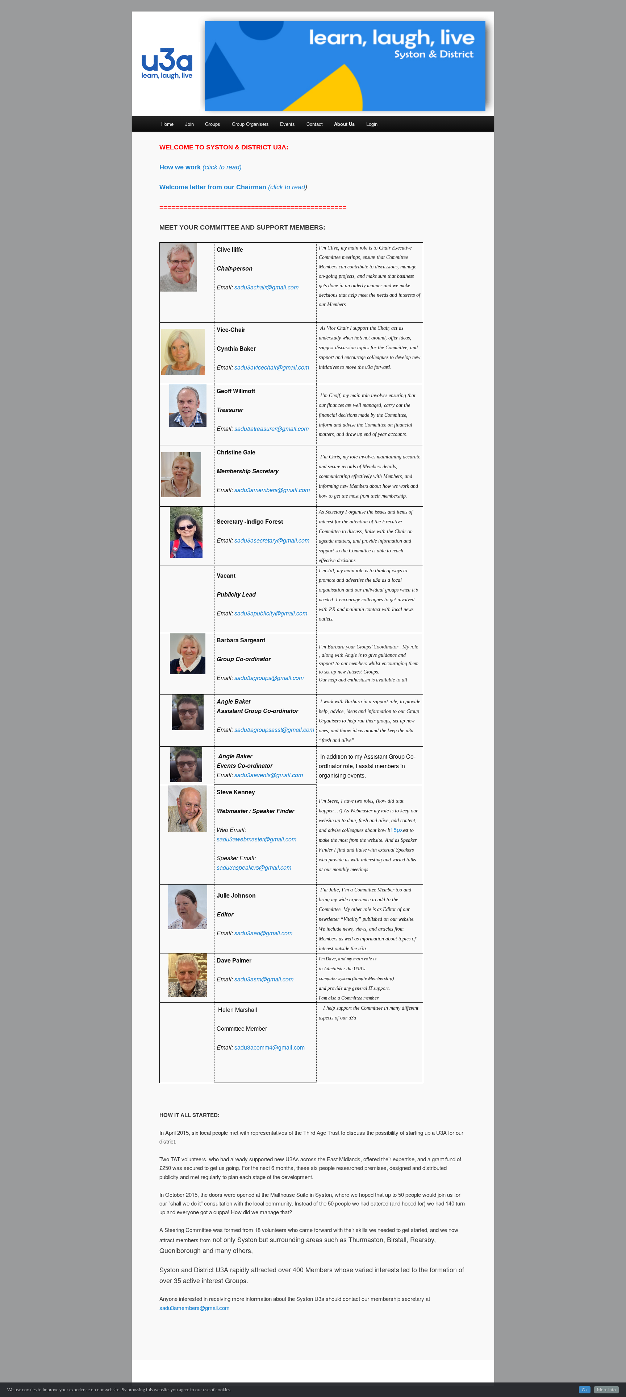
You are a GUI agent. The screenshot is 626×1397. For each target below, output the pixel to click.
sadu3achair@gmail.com (266, 287)
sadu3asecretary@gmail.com (271, 540)
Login (371, 123)
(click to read (286, 187)
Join (189, 123)
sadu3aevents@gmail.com (268, 775)
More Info (606, 1390)
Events (287, 123)
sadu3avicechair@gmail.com (271, 367)
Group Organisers (250, 123)
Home (167, 123)
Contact (314, 123)
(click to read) (222, 167)
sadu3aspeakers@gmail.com (254, 867)
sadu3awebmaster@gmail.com (256, 839)
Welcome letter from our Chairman (213, 187)
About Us (344, 123)
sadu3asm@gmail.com (263, 979)
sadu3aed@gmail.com (263, 933)
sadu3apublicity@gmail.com (270, 613)
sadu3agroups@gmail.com (269, 677)
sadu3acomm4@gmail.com (269, 1047)
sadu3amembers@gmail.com (272, 490)
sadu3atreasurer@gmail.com (271, 428)
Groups (212, 123)
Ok (585, 1390)
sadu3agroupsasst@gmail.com (274, 729)
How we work (181, 167)
